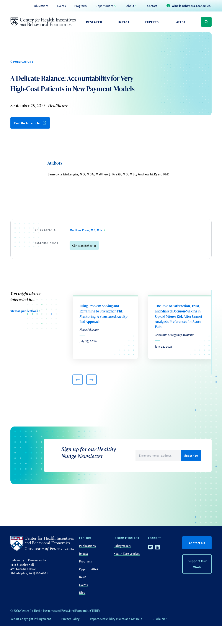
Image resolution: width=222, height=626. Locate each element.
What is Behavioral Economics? (192, 5)
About (130, 5)
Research (94, 22)
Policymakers (122, 545)
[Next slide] (91, 379)
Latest (180, 22)
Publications (41, 5)
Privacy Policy (70, 618)
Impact (123, 22)
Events (61, 5)
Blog (82, 592)
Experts (152, 22)
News (82, 577)
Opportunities (104, 5)
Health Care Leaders (127, 553)
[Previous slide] (77, 379)
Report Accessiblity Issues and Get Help (116, 618)
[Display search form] (206, 22)
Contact (152, 5)
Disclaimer (159, 618)
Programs (80, 5)
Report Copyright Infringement (30, 618)
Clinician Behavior (84, 245)
